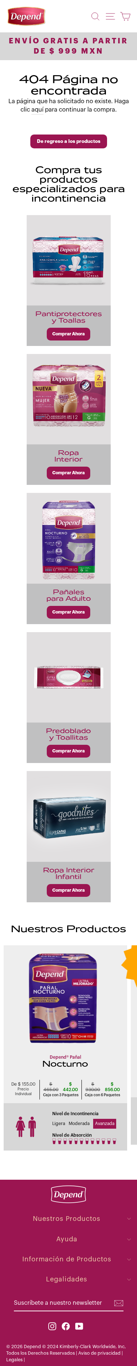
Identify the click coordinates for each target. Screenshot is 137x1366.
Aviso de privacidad (99, 1353)
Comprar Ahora (68, 334)
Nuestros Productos (66, 1218)
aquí (37, 109)
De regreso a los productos (68, 141)
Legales (15, 1360)
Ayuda (66, 1239)
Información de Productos (66, 1259)
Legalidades (66, 1279)
